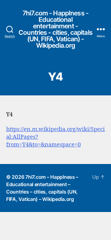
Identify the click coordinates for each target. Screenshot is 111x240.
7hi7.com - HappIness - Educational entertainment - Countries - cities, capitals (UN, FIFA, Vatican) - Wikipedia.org (55, 29)
